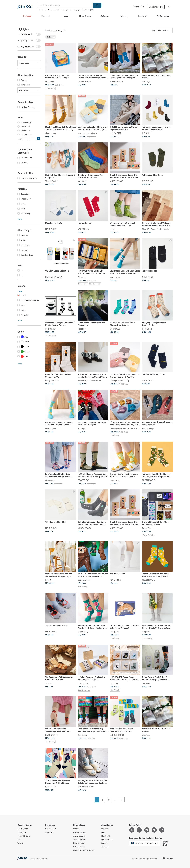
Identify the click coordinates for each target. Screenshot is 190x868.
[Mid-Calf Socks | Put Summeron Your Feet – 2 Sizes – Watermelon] (93, 608)
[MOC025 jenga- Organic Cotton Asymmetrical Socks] (125, 110)
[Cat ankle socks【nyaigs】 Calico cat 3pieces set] (157, 405)
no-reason (82, 181)
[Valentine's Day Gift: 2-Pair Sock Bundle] (157, 58)
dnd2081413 (50, 786)
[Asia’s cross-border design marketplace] (24, 7)
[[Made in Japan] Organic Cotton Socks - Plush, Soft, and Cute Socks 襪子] (157, 608)
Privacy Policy (78, 843)
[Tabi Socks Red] (93, 205)
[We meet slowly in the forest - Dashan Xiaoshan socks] (125, 205)
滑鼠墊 (91, 10)
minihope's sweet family (87, 133)
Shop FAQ (49, 832)
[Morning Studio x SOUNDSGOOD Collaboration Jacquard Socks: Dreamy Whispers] (93, 763)
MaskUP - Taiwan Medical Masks (155, 229)
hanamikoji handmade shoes (89, 380)
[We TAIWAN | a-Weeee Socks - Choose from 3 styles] (125, 305)
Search (97, 5)
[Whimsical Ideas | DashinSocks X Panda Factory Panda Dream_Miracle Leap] (60, 305)
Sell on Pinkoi (139, 6)
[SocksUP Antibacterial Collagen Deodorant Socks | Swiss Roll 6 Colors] (157, 205)
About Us (104, 829)
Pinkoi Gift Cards (23, 836)
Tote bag (40, 10)
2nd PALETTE (115, 133)
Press (103, 832)
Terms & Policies (79, 839)
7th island (82, 277)
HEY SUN (146, 133)
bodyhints (146, 631)
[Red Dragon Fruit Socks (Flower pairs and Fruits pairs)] (93, 405)
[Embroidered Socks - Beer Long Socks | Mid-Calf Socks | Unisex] (93, 504)
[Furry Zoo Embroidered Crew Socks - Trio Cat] (60, 357)
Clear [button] (20, 291)
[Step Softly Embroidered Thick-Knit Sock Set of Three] (93, 157)
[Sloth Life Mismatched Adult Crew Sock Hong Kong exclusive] (93, 556)
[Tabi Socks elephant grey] (60, 608)
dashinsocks (50, 328)
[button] (38, 138)
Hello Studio (147, 328)
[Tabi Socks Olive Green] (157, 157)
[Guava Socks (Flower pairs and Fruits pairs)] (93, 305)
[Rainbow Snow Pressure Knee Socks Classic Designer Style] (60, 556)
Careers (104, 843)
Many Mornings (84, 579)
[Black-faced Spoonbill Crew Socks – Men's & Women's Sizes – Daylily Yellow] (60, 110)
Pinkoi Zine (21, 832)
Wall (19, 839)
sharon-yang (50, 133)
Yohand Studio (51, 181)
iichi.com (104, 847)
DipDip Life (49, 81)
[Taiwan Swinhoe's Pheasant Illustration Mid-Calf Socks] (60, 763)
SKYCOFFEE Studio (86, 786)
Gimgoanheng (51, 480)
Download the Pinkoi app (146, 843)
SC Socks (114, 683)
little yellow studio (52, 380)
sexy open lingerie (80, 10)
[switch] (29, 34)
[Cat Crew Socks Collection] (60, 253)
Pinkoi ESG (105, 836)
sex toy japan (66, 10)
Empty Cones (147, 528)
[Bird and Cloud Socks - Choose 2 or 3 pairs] (60, 157)
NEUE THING (147, 181)
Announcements (79, 836)
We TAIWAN (115, 328)
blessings (146, 81)
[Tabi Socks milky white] (60, 504)
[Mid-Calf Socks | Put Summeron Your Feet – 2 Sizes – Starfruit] (60, 405)
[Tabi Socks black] (157, 253)
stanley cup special (52, 10)
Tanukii (48, 683)
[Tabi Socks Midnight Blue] (157, 357)
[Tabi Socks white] (125, 556)
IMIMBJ (48, 579)
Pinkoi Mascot (106, 839)
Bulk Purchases (79, 832)
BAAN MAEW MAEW (53, 277)
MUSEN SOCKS (84, 81)
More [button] (20, 219)
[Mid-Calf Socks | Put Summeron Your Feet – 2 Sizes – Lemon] (125, 457)
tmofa (112, 229)
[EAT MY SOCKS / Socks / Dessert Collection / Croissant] (125, 608)
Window (20, 843)
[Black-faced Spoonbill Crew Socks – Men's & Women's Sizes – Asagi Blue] (125, 253)
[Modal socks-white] (60, 205)
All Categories (22, 829)
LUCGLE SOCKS (117, 735)
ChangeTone (83, 683)
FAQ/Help (77, 829)
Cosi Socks (82, 735)
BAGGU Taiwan (51, 735)
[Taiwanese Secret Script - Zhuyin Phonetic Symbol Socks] (157, 110)
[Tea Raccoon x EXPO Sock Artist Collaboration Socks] (60, 660)
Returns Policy (78, 847)
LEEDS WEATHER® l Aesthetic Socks (125, 428)
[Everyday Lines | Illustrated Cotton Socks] (157, 305)
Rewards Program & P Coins (84, 850)
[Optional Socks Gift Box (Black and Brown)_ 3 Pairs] (157, 504)
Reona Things (148, 428)
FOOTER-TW (83, 480)
